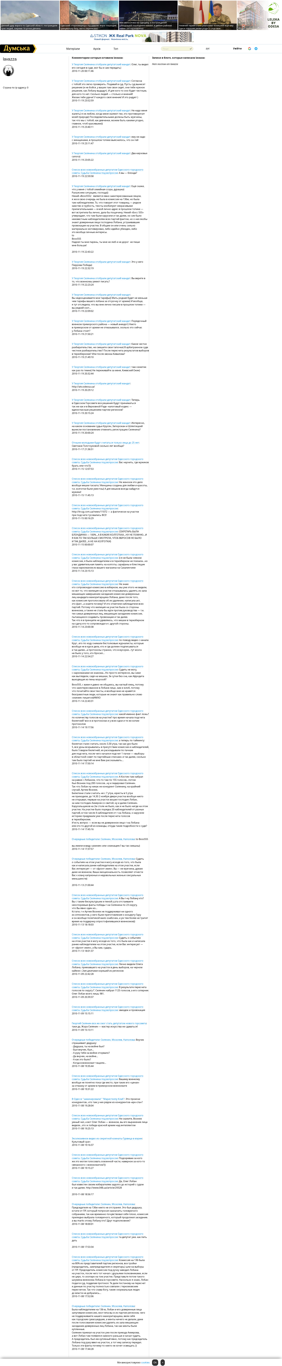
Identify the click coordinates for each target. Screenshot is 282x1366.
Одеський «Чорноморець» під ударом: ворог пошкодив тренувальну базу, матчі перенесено (88, 27)
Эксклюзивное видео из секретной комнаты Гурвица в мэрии (107, 1138)
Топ (116, 48)
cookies (145, 1362)
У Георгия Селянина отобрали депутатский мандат (101, 64)
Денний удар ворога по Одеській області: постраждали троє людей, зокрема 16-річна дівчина (29, 27)
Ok (155, 1362)
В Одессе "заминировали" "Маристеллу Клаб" (98, 1099)
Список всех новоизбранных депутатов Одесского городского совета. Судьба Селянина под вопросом (107, 171)
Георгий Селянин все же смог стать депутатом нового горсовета (109, 1023)
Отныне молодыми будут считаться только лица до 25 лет (105, 442)
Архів (96, 48)
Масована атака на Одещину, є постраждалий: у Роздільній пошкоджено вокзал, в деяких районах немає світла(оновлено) (146, 25)
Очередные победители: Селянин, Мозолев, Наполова (103, 839)
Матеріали (73, 48)
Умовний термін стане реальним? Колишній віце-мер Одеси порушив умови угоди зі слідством (206, 27)
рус (208, 48)
